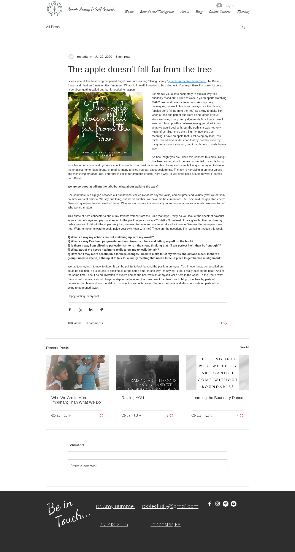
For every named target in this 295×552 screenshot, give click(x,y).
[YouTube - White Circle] (233, 504)
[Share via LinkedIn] (91, 310)
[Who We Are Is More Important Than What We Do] (77, 372)
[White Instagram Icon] (217, 504)
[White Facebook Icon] (210, 504)
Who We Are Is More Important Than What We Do (76, 400)
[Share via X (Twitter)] (80, 310)
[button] (243, 27)
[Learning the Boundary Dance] (217, 372)
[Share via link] (101, 310)
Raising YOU (133, 398)
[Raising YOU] (147, 372)
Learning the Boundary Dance (217, 398)
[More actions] (224, 56)
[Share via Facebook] (70, 310)
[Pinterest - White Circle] (225, 504)
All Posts (53, 27)
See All (244, 347)
